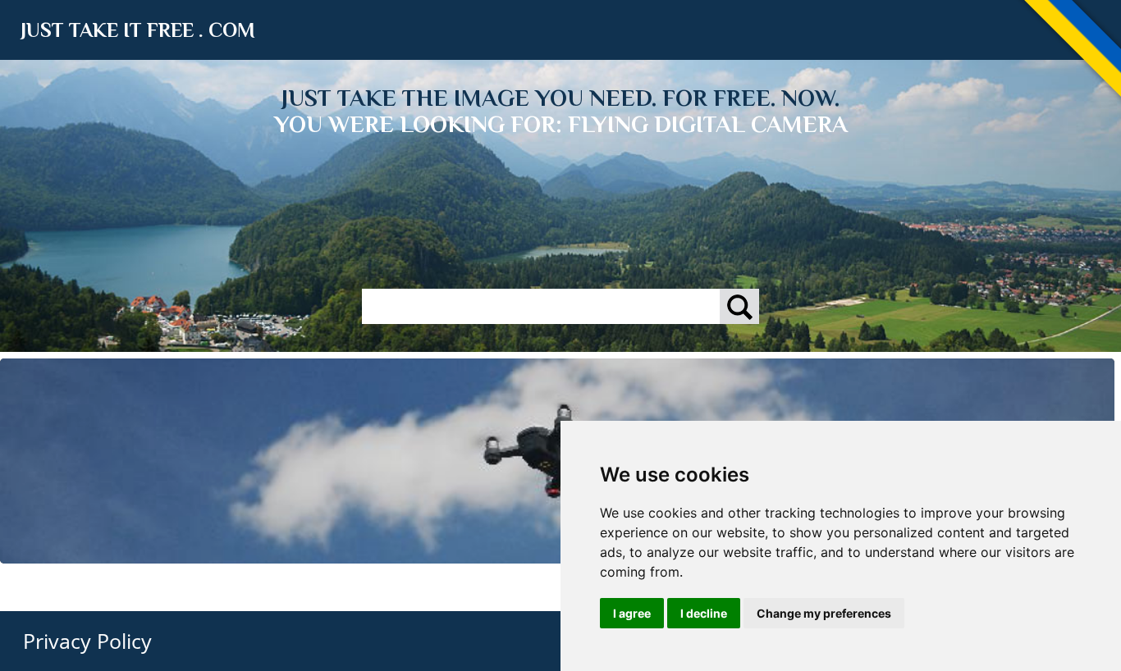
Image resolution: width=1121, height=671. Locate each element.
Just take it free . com (138, 30)
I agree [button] (632, 613)
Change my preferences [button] (824, 613)
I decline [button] (703, 613)
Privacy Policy (87, 641)
